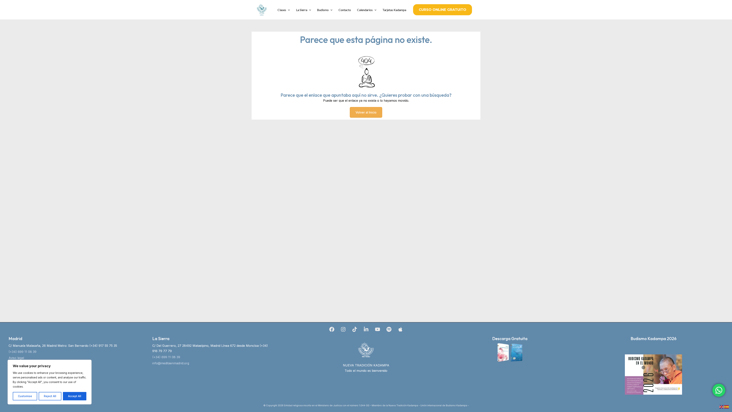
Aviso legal (16, 358)
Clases (282, 10)
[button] (288, 9)
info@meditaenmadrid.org (170, 363)
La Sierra (301, 10)
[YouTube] (377, 329)
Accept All (74, 396)
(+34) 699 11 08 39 (22, 352)
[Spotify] (389, 329)
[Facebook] (331, 329)
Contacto (345, 10)
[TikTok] (354, 329)
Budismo (323, 10)
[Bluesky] (400, 329)
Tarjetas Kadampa (394, 10)
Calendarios (365, 10)
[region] (50, 382)
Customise (25, 396)
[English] (721, 406)
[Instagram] (343, 329)
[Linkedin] (366, 329)
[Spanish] (726, 406)
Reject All (50, 396)
